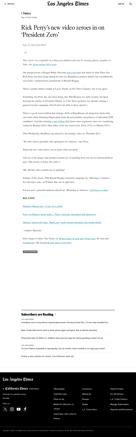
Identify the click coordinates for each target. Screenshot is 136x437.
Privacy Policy (43, 430)
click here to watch (99, 190)
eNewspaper (59, 389)
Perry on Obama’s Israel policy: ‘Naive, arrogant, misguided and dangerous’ (59, 214)
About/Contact (116, 389)
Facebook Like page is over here (55, 242)
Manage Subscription (119, 404)
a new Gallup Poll (61, 121)
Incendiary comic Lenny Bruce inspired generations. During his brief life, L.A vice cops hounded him (64, 322)
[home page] (68, 4)
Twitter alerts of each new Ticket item (77, 238)
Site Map (6, 398)
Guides (85, 404)
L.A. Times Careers (118, 399)
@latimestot (29, 242)
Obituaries (86, 394)
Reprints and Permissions (121, 410)
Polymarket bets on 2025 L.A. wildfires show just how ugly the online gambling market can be (62, 338)
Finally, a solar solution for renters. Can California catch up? (47, 356)
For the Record (116, 394)
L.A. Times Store (89, 410)
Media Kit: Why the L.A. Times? (64, 407)
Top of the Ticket (29, 18)
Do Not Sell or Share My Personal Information (79, 430)
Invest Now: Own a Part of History (65, 416)
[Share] (25, 52)
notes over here (74, 72)
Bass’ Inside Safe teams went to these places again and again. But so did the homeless (59, 330)
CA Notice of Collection (56, 430)
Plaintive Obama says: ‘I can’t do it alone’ (43, 206)
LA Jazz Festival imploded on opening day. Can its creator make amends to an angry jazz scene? (63, 349)
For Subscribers (27, 319)
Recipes (85, 399)
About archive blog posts (44, 64)
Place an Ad (59, 399)
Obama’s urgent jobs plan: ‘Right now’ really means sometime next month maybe (62, 222)
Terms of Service (33, 430)
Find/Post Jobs (60, 394)
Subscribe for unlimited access (14, 394)
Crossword (87, 389)
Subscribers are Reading (37, 314)
